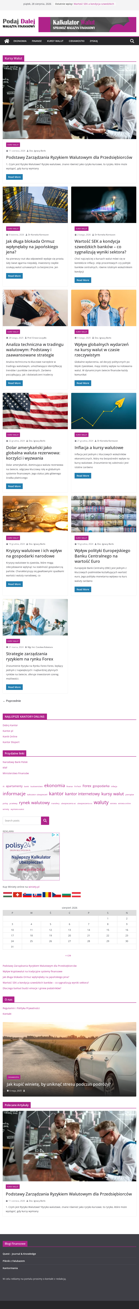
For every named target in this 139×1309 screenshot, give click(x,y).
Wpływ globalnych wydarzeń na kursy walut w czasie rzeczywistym (102, 349)
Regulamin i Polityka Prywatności (21, 1008)
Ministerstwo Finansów (16, 773)
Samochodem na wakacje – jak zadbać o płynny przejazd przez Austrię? (67, 1081)
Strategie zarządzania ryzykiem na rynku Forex (29, 656)
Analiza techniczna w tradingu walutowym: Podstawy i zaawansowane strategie (35, 349)
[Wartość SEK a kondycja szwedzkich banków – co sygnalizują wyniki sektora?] (103, 205)
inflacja (114, 786)
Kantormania (10, 1268)
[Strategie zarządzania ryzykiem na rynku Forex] (35, 617)
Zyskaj (94, 41)
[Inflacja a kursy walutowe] (103, 411)
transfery (55, 803)
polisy (5, 803)
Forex (87, 785)
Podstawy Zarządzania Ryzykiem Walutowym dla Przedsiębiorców (69, 157)
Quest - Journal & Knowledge (19, 1253)
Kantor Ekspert (11, 742)
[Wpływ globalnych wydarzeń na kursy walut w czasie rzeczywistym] (103, 308)
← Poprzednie (12, 701)
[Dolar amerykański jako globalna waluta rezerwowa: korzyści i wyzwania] (35, 411)
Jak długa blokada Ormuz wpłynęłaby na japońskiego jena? (32, 246)
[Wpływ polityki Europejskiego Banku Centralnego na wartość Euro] (103, 514)
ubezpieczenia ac (68, 803)
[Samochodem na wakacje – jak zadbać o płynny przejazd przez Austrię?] (69, 1024)
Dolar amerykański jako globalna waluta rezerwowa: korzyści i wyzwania (33, 453)
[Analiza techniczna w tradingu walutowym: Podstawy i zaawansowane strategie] (35, 308)
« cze (68, 955)
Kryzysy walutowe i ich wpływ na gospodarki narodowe (34, 553)
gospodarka (101, 786)
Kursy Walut (55, 41)
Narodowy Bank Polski (15, 762)
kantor (56, 793)
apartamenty (14, 786)
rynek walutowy (34, 802)
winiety (6, 809)
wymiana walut (17, 809)
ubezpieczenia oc (84, 803)
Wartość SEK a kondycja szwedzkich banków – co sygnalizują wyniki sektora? (100, 246)
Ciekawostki (76, 41)
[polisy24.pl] (31, 832)
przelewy (13, 803)
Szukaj (45, 821)
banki (26, 786)
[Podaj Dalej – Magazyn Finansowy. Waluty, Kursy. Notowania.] (7, 41)
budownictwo (37, 786)
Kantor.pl (8, 730)
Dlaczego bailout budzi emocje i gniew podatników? (32, 988)
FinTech (77, 786)
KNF (5, 767)
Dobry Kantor (10, 725)
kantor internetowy (82, 793)
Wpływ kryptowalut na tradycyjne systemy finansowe (32, 971)
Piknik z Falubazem (14, 1261)
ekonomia (54, 785)
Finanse (37, 41)
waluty (101, 802)
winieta (113, 803)
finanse (69, 786)
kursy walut (112, 793)
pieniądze (129, 794)
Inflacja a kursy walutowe (99, 447)
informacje (14, 793)
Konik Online (10, 736)
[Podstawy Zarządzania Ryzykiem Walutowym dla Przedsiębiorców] (69, 102)
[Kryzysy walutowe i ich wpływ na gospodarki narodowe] (35, 514)
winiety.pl (33, 886)
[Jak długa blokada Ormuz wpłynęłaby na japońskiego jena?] (35, 205)
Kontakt (7, 1013)
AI (3, 786)
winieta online (124, 803)
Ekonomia (20, 41)
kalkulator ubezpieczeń (37, 794)
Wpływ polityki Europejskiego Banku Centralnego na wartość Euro (102, 556)
